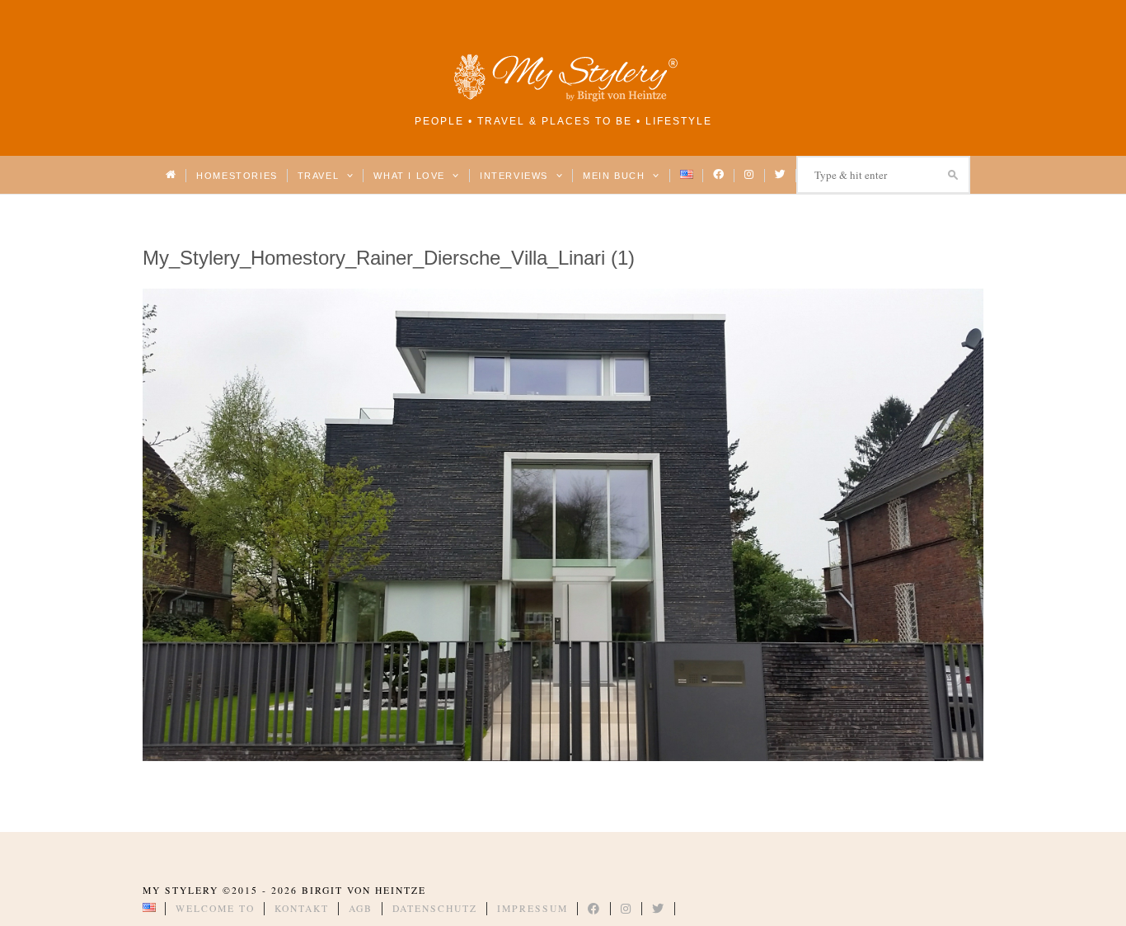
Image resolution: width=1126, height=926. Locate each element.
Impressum (532, 908)
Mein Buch (616, 176)
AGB (361, 908)
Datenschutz (434, 908)
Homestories (236, 176)
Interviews (515, 176)
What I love (410, 176)
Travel (320, 176)
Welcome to (215, 908)
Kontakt (301, 908)
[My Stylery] (563, 98)
